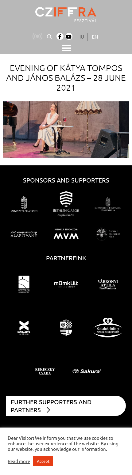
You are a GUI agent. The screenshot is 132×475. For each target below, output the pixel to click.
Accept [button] (43, 461)
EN (95, 36)
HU (80, 36)
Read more (19, 461)
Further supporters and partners (51, 405)
